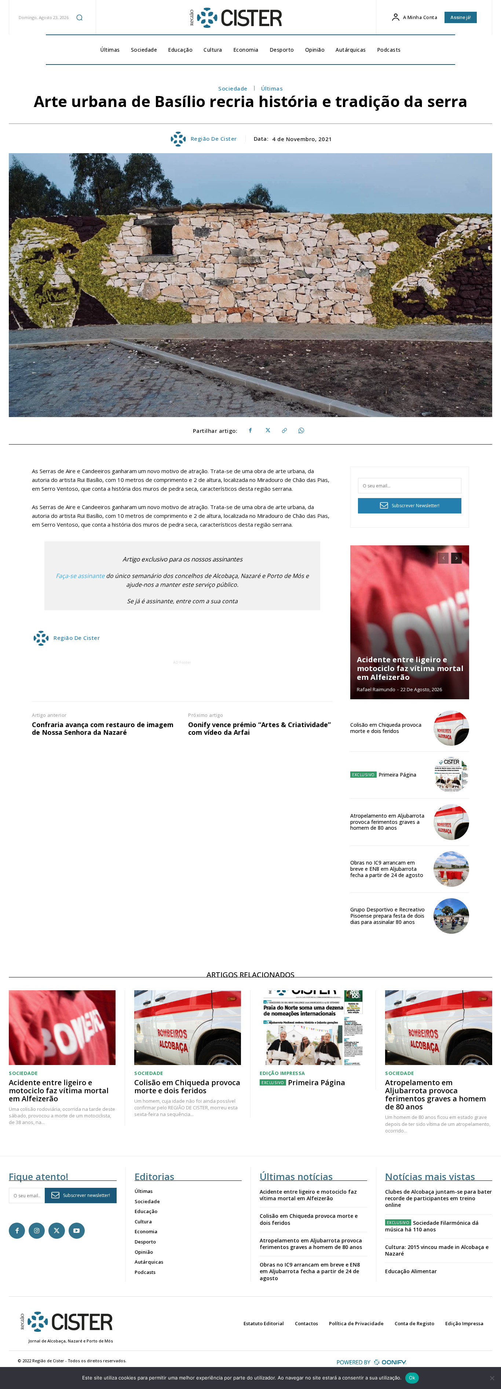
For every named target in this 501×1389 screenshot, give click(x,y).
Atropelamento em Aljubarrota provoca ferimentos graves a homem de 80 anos (387, 822)
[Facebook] (250, 430)
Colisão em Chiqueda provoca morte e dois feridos (385, 727)
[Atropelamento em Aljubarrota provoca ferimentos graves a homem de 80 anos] (451, 822)
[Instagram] (37, 1231)
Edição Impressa (282, 1073)
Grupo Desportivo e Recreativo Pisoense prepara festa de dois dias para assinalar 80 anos (387, 915)
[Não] (491, 1378)
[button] (79, 17)
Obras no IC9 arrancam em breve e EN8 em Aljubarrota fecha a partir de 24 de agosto (386, 868)
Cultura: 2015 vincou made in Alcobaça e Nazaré (437, 1250)
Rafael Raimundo (376, 689)
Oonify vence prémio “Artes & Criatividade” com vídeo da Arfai (259, 729)
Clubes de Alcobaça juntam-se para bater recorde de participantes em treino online (438, 1198)
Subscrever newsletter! (86, 1195)
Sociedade (233, 88)
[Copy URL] (284, 430)
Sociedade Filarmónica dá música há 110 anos (432, 1226)
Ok (412, 1378)
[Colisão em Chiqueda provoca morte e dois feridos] (451, 728)
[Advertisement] (182, 682)
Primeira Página (397, 774)
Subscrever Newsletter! (415, 505)
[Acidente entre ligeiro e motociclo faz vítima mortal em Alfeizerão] (409, 622)
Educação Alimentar (411, 1271)
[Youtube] (77, 1231)
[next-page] (456, 558)
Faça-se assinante (80, 576)
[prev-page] (443, 558)
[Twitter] (267, 430)
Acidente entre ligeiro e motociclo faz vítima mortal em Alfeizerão (410, 668)
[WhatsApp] (300, 430)
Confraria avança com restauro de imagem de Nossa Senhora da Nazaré (102, 729)
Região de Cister (214, 138)
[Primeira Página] (451, 775)
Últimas (272, 88)
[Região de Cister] (235, 17)
